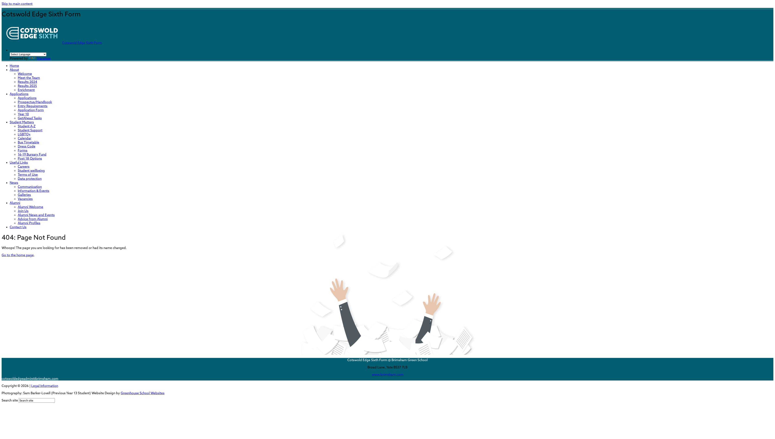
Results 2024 (27, 82)
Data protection (30, 179)
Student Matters (22, 122)
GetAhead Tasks (30, 118)
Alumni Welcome (30, 207)
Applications (19, 94)
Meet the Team (29, 78)
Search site (10, 400)
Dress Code (26, 146)
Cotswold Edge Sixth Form (82, 43)
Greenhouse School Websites (142, 393)
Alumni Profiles (29, 223)
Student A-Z (27, 126)
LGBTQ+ (24, 134)
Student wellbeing (31, 170)
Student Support (30, 130)
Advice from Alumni (33, 219)
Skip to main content (17, 4)
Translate (44, 58)
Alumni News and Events (36, 215)
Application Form (31, 110)
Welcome (25, 74)
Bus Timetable (28, 142)
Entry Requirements (32, 106)
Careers (23, 166)
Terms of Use (28, 174)
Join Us (23, 211)
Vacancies (25, 199)
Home (14, 66)
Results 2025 (27, 86)
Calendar (24, 138)
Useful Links (19, 162)
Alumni (15, 203)
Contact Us (18, 227)
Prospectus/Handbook (35, 102)
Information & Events (33, 191)
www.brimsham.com (387, 374)
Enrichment (26, 90)
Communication (30, 187)
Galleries (24, 195)
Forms (22, 150)
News (14, 183)
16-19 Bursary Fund (32, 154)
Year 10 (23, 114)
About (14, 70)
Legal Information (44, 386)
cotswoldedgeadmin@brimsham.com (30, 378)
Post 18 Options (30, 158)
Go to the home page (18, 255)
